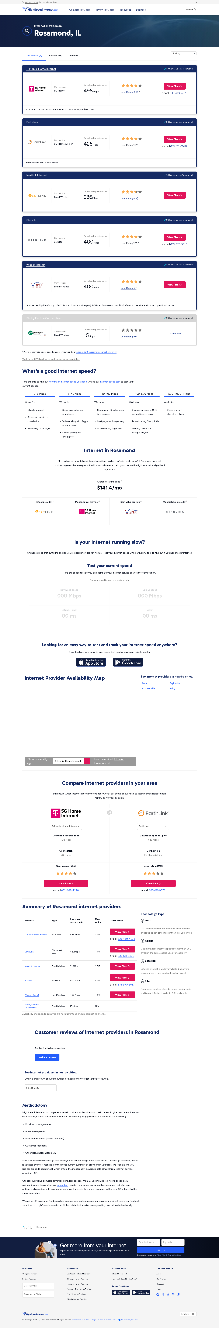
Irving (172, 688)
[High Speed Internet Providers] (40, 9)
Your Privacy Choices (129, 1320)
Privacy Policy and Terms (106, 1320)
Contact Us (160, 1284)
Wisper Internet (35, 264)
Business (141, 9)
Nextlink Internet (36, 175)
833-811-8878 (178, 146)
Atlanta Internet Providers (77, 1299)
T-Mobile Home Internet (41, 69)
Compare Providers (79, 9)
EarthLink (32, 122)
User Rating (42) (129, 198)
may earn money (31, 2)
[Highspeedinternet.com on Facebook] (157, 1295)
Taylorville (175, 683)
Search (189, 9)
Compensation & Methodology (84, 1320)
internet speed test (110, 381)
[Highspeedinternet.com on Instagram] (168, 1295)
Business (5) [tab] (55, 55)
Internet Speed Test (119, 1274)
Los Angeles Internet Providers (78, 1274)
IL (31, 1227)
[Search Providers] (51, 1286)
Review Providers (104, 9)
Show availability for (37, 761)
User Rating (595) (130, 92)
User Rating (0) (129, 336)
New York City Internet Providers (79, 1289)
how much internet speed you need (68, 381)
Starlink (31, 220)
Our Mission (161, 1279)
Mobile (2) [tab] (74, 55)
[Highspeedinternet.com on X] (162, 1295)
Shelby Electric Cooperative (43, 318)
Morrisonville (148, 688)
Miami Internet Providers (76, 1294)
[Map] (80, 724)
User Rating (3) (128, 288)
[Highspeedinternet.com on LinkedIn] (178, 1295)
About (158, 1274)
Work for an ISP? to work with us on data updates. (51, 359)
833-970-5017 (178, 244)
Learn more (175, 333)
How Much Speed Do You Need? (124, 1279)
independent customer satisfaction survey (96, 352)
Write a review (47, 1057)
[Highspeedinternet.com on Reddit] (173, 1295)
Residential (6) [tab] (34, 55)
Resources (125, 9)
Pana (144, 683)
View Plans (172, 86)
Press (158, 1289)
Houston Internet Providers (77, 1284)
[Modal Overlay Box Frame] (109, 1247)
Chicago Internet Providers (77, 1279)
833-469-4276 (178, 93)
